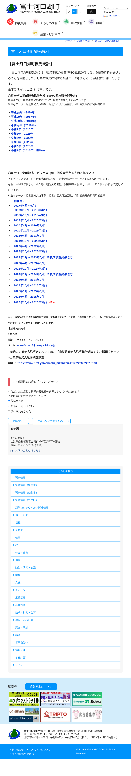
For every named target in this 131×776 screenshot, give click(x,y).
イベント (20, 665)
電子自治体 (21, 642)
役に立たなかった (21, 411)
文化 (17, 582)
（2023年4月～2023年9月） (29, 263)
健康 (17, 537)
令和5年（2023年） (23, 142)
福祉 (17, 522)
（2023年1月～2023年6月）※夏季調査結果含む (42, 257)
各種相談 (20, 605)
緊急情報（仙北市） (26, 492)
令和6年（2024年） (23, 146)
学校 (17, 575)
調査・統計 (21, 627)
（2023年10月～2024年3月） (30, 268)
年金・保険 (21, 552)
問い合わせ (17, 749)
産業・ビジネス (50, 34)
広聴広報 (20, 597)
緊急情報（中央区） (26, 500)
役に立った (17, 400)
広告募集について (41, 686)
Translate (114, 16)
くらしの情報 (49, 23)
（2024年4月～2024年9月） (29, 279)
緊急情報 (20, 477)
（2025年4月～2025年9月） (29, 296)
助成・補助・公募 (25, 612)
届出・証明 (21, 515)
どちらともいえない (22, 406)
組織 (99, 23)
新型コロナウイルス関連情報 (32, 507)
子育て (19, 530)
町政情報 (77, 23)
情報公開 (20, 650)
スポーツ (20, 590)
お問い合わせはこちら (28, 450)
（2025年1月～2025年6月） (29, 291)
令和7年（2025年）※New (28, 150)
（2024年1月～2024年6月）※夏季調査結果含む (42, 274)
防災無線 (21, 23)
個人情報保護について (23, 754)
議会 (17, 635)
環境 (17, 560)
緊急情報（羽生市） (26, 485)
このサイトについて (40, 749)
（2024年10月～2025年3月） (30, 285)
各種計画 (20, 657)
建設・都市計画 (24, 620)
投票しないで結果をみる (51, 421)
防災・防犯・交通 (25, 567)
